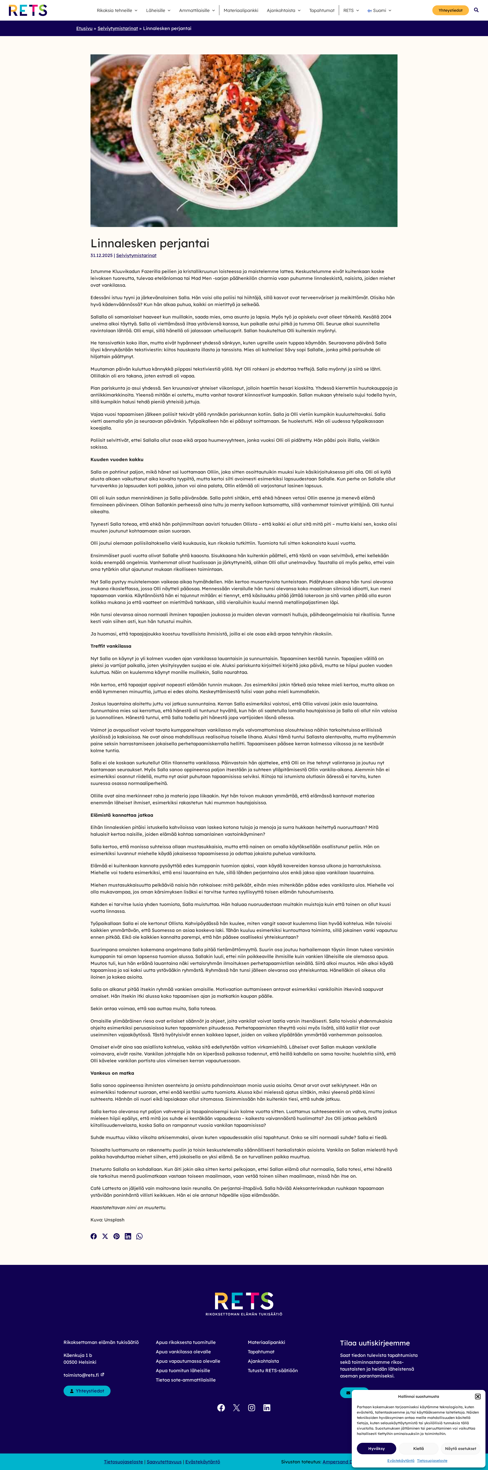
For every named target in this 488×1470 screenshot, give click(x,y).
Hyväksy (376, 1448)
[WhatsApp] (139, 1236)
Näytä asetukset (460, 1448)
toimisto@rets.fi (82, 1375)
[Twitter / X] (105, 1236)
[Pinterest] (116, 1236)
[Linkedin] (128, 1236)
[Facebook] (93, 1236)
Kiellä (418, 1448)
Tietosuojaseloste (432, 1460)
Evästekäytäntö (401, 1460)
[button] (477, 1396)
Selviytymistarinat (136, 255)
